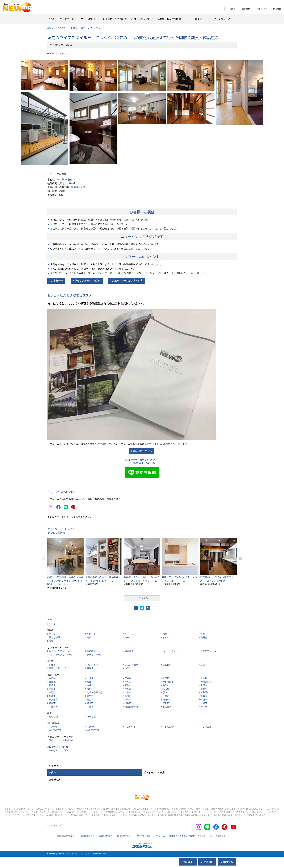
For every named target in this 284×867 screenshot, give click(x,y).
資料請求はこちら (142, 451)
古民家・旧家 (131, 664)
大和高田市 (168, 682)
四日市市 (167, 699)
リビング (91, 634)
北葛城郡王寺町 (94, 692)
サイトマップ (55, 825)
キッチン (129, 634)
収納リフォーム (94, 654)
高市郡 (166, 689)
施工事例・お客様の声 (115, 19)
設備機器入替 (78, 187)
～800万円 (130, 726)
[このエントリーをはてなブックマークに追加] (148, 608)
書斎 (89, 637)
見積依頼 (277, 8)
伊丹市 (203, 706)
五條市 (128, 685)
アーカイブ (196, 19)
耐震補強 (129, 651)
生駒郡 (128, 689)
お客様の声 (57, 280)
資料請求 (246, 8)
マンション (92, 664)
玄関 (51, 641)
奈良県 (60, 179)
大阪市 (128, 692)
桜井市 (90, 685)
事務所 (90, 668)
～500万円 (92, 726)
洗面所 (203, 637)
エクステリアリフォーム (61, 654)
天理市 (203, 685)
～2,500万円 (93, 730)
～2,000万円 (55, 730)
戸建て (62, 183)
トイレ (166, 637)
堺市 (165, 692)
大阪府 (90, 678)
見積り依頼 (227, 862)
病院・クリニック (58, 668)
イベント (232, 8)
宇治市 (90, 706)
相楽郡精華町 (131, 706)
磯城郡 (203, 689)
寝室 (202, 634)
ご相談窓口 (261, 8)
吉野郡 (52, 692)
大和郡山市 (206, 682)
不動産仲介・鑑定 (143, 836)
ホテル (128, 668)
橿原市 (52, 685)
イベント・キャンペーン (61, 19)
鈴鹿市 (52, 703)
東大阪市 (53, 699)
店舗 (202, 664)
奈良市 (90, 682)
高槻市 (128, 696)
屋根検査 (53, 716)
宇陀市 (52, 689)
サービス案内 (88, 19)
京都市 (166, 703)
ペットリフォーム (171, 651)
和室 (165, 634)
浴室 (127, 637)
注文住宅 (167, 664)
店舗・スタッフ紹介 (142, 19)
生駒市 (128, 682)
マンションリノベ (223, 19)
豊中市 (90, 696)
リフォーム (160, 836)
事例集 (52, 772)
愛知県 (203, 678)
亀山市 (90, 699)
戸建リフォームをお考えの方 (127, 280)
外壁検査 (91, 716)
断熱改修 (91, 651)
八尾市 (166, 696)
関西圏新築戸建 (88, 836)
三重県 (128, 678)
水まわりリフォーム (59, 651)
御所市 (68, 179)
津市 (127, 699)
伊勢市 (203, 699)
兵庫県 (52, 682)
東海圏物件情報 (124, 836)
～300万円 (54, 726)
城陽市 (203, 703)
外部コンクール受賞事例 (61, 740)
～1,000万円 (169, 726)
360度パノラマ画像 (58, 750)
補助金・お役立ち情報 (169, 19)
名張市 (90, 703)
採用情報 (221, 836)
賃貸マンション (206, 836)
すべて (52, 624)
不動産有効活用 (188, 836)
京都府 (166, 678)
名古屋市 (167, 706)
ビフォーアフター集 (154, 772)
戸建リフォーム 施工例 (88, 280)
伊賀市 (128, 703)
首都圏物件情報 (106, 836)
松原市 (52, 696)
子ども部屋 (54, 637)
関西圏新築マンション (66, 836)
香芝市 (166, 685)
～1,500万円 (206, 726)
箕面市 (203, 696)
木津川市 (53, 706)
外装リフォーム (208, 651)
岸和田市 (204, 692)
